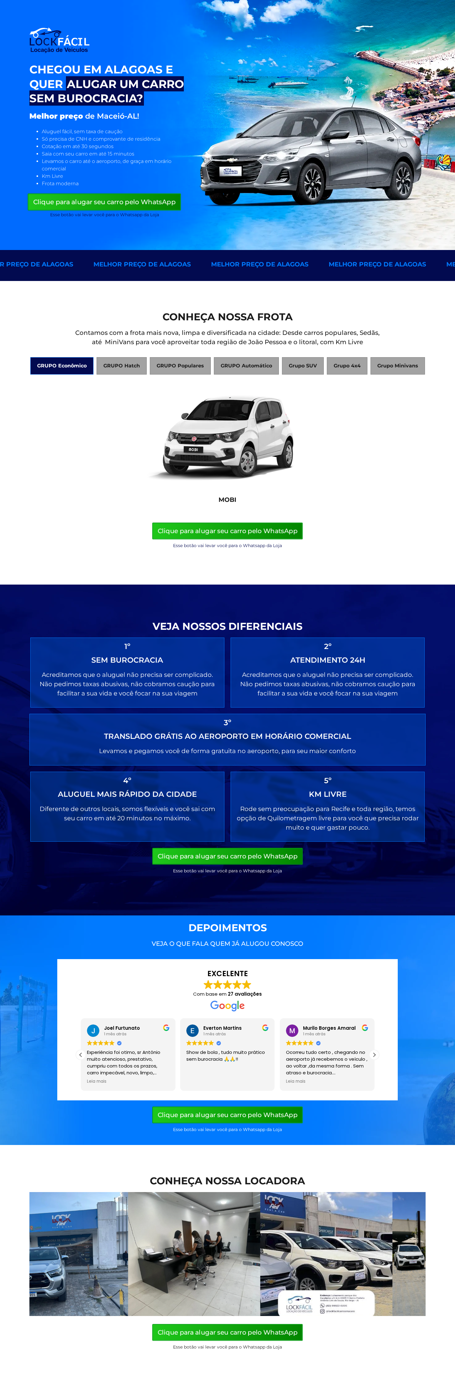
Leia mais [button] (84, 1081)
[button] (374, 1054)
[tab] (61, 366)
